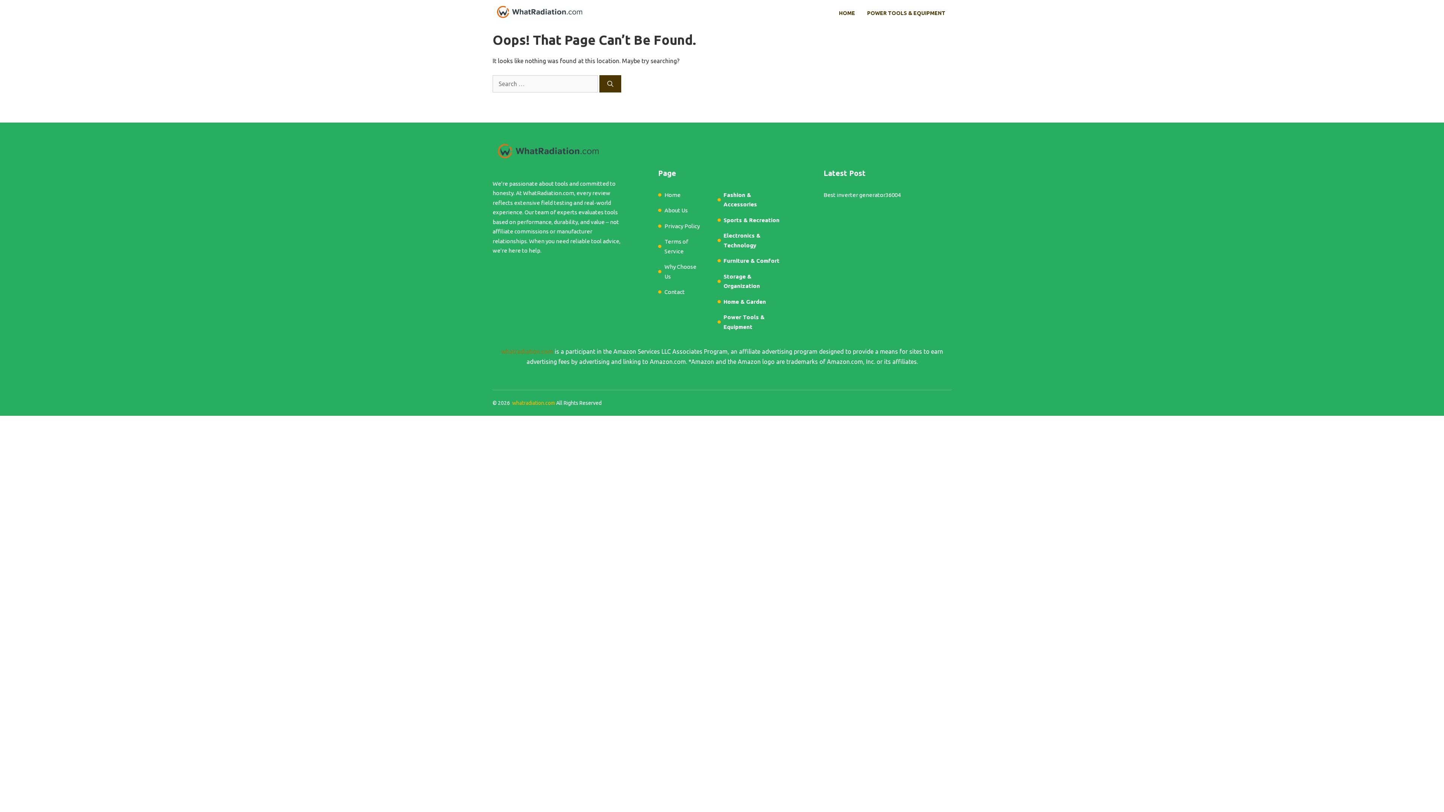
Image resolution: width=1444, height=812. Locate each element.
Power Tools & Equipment (906, 13)
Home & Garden (745, 301)
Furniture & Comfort (752, 261)
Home (847, 13)
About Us (676, 210)
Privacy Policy (682, 226)
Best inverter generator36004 (862, 195)
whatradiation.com (527, 351)
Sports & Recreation (752, 220)
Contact (674, 292)
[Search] (610, 83)
